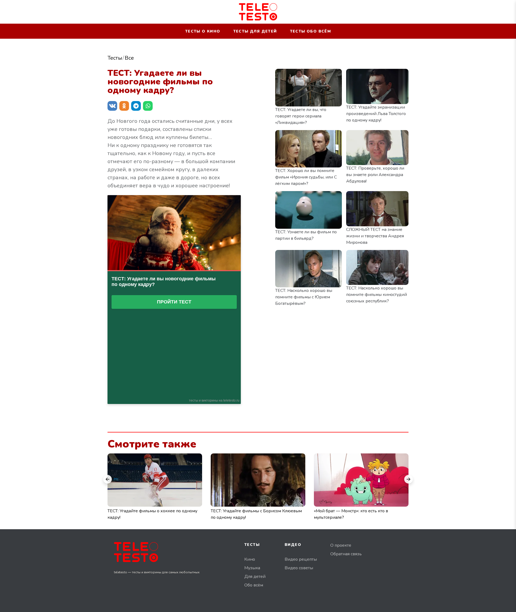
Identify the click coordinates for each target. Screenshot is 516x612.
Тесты (115, 58)
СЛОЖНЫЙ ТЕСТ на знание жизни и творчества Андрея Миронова (375, 236)
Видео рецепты (301, 559)
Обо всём (253, 585)
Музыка (252, 568)
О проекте (340, 545)
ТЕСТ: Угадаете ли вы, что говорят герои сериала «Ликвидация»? (300, 116)
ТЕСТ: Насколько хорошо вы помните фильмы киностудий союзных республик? (376, 294)
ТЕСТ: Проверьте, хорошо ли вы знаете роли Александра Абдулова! (375, 174)
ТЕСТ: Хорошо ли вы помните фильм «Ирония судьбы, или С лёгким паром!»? (306, 177)
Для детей (255, 576)
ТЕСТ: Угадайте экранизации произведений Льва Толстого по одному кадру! (376, 113)
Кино (249, 559)
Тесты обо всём (310, 31)
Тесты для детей (255, 31)
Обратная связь (346, 554)
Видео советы (299, 568)
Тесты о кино (202, 31)
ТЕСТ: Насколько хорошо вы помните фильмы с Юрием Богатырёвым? (303, 297)
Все (129, 58)
